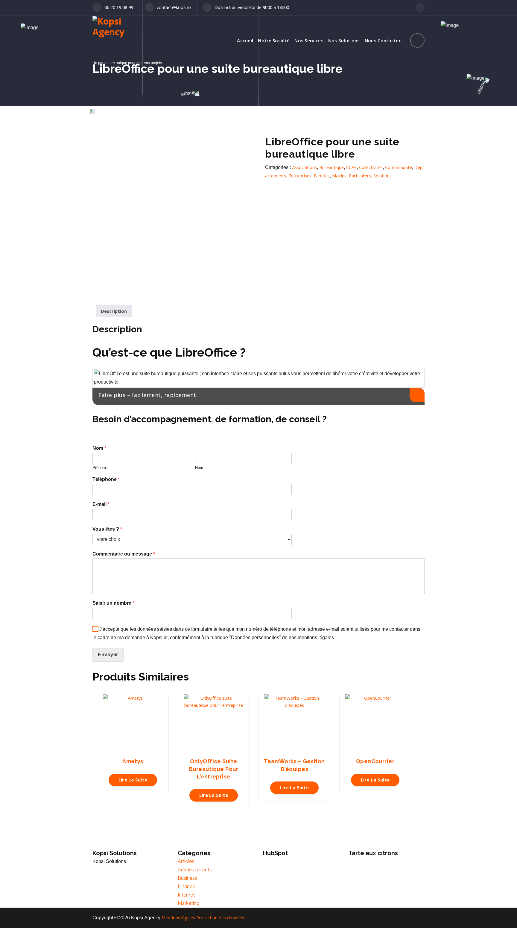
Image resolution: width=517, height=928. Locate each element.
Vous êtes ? (107, 529)
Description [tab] (114, 311)
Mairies (339, 176)
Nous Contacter (383, 40)
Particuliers (360, 176)
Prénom (99, 467)
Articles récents (195, 870)
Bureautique (331, 167)
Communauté (398, 167)
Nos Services (308, 40)
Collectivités (371, 167)
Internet (186, 895)
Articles (186, 861)
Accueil (245, 40)
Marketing (189, 903)
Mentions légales (178, 918)
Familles (322, 176)
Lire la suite (133, 780)
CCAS (351, 167)
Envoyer (108, 654)
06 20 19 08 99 (118, 7)
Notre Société (274, 40)
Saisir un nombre (113, 603)
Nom (99, 448)
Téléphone (106, 479)
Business (187, 878)
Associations (304, 167)
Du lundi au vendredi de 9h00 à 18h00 (252, 7)
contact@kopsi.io (174, 7)
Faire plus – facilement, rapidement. (147, 395)
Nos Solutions (344, 40)
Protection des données (220, 918)
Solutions (382, 176)
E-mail (101, 504)
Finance (186, 886)
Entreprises (299, 176)
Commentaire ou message (123, 553)
